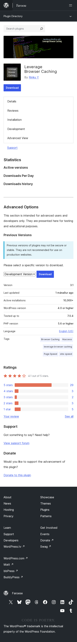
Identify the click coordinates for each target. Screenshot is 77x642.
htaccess (67, 339)
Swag (45, 546)
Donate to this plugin (17, 475)
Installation (14, 119)
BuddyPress (13, 577)
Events (44, 534)
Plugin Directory (13, 16)
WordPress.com (16, 558)
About (7, 497)
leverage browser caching (58, 346)
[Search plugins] (41, 28)
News (7, 503)
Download (12, 87)
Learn (7, 527)
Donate (47, 540)
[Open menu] (71, 5)
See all (69, 416)
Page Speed (50, 354)
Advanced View (17, 138)
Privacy (8, 516)
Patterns (46, 516)
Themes (45, 503)
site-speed (66, 354)
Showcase (47, 497)
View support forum (16, 443)
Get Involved (48, 527)
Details (11, 101)
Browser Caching (50, 339)
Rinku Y (34, 77)
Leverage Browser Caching (40, 69)
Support (12, 147)
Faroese (17, 593)
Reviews (12, 110)
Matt (9, 564)
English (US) (66, 331)
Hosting (9, 509)
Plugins (44, 509)
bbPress (11, 571)
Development (16, 129)
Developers (11, 540)
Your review (11, 416)
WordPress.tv (14, 546)
